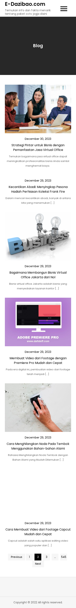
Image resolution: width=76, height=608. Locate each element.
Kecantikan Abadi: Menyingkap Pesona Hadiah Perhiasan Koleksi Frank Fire (38, 189)
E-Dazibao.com (25, 4)
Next (38, 564)
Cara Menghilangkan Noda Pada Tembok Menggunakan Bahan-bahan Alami (38, 446)
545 (63, 557)
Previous (16, 557)
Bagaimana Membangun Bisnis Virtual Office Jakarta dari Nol (38, 274)
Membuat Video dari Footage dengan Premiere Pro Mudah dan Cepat (38, 360)
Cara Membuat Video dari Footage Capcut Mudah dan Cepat (38, 531)
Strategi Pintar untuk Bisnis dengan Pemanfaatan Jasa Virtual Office (38, 147)
